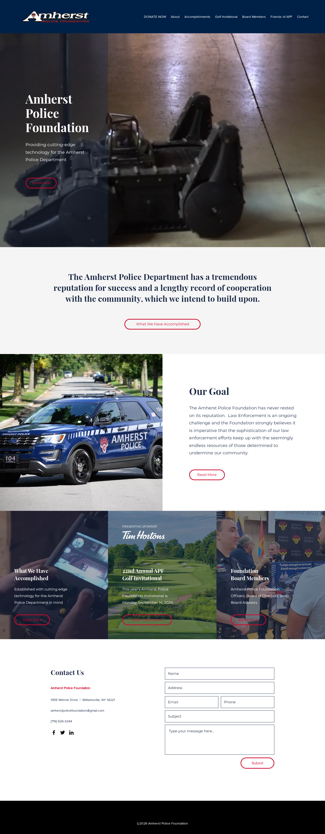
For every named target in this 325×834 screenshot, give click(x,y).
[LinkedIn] (71, 732)
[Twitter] (62, 732)
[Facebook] (54, 732)
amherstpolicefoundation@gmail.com (77, 710)
